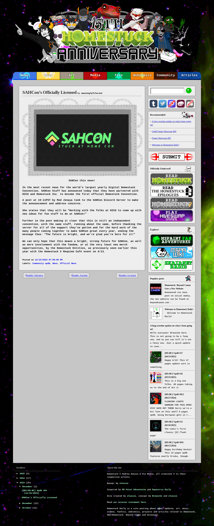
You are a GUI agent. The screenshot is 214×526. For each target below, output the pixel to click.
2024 (23, 478)
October (27, 508)
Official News (68, 263)
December (28, 486)
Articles (189, 75)
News (48, 75)
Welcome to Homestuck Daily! (179, 309)
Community (166, 75)
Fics (119, 75)
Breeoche (157, 496)
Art (72, 75)
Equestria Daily (161, 489)
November (28, 503)
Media (95, 75)
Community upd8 (41, 263)
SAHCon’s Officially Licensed (39, 497)
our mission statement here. (130, 502)
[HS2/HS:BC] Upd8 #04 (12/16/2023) (34, 491)
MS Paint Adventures (134, 489)
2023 (23, 482)
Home (25, 75)
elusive (124, 483)
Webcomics (142, 75)
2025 (23, 473)
